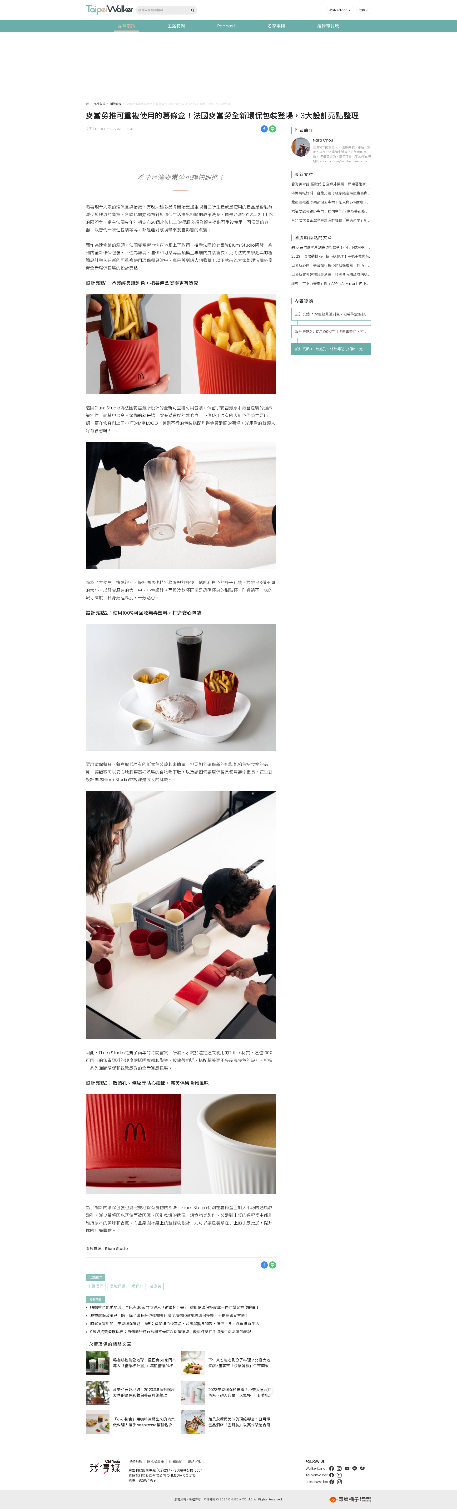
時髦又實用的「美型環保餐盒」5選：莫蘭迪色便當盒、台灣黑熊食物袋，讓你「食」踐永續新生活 (174, 1323)
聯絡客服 (194, 1461)
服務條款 (135, 1461)
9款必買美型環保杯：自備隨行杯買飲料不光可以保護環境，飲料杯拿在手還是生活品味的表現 (170, 1332)
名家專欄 (276, 26)
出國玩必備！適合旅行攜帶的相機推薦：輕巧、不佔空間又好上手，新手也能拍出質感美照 (331, 265)
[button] (340, 10)
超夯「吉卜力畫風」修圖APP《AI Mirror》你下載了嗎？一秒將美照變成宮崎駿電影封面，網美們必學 (331, 283)
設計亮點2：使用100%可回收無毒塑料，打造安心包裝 (333, 331)
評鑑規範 (176, 1461)
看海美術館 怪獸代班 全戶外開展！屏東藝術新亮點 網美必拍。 (331, 184)
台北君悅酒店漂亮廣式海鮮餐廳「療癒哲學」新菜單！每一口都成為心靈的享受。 (331, 220)
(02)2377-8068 (169, 1470)
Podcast (226, 26)
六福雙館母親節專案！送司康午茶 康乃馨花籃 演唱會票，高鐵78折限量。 (331, 211)
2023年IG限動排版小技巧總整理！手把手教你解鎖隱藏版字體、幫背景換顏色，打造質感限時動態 (331, 256)
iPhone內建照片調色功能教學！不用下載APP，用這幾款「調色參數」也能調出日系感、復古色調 (331, 247)
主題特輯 (176, 26)
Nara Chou (323, 140)
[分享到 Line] (272, 129)
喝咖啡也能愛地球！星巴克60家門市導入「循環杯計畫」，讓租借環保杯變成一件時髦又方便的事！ (174, 1307)
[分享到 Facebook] (264, 129)
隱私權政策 (155, 1461)
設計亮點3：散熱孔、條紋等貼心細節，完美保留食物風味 (333, 349)
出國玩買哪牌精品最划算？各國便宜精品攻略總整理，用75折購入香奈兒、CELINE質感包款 (331, 274)
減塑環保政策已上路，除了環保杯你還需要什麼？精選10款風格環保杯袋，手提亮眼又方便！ (169, 1315)
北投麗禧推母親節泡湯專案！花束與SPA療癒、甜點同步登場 (331, 202)
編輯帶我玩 (328, 26)
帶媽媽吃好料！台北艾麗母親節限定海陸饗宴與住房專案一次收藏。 (331, 193)
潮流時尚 (116, 104)
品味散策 (126, 26)
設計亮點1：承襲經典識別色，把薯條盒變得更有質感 (333, 314)
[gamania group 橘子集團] (349, 1499)
